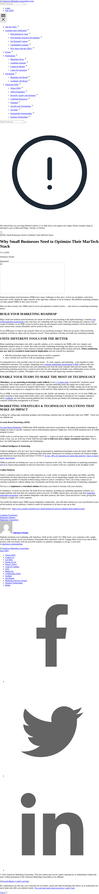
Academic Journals (18, 63)
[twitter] (52, 776)
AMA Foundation (17, 92)
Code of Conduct (12, 567)
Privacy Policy (11, 564)
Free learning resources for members (25, 38)
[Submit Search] (25, 4)
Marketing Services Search (16, 581)
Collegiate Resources (18, 99)
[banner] (49, 178)
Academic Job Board (18, 81)
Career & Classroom (18, 70)
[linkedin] (52, 870)
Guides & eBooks (17, 66)
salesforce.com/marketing (12, 544)
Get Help (14, 110)
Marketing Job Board (19, 77)
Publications (10, 56)
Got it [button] (2, 892)
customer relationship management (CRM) (61, 364)
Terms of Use (10, 562)
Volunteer (14, 103)
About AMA (15, 88)
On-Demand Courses (19, 41)
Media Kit (9, 571)
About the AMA (12, 84)
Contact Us (9, 557)
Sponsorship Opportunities (21, 113)
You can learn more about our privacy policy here (55, 888)
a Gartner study (62, 382)
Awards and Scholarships (20, 106)
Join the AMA (11, 27)
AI (4, 465)
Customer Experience (9, 515)
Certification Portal (12, 574)
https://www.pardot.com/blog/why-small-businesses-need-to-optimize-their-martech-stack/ (48, 509)
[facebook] (52, 682)
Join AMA (9, 10)
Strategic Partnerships (19, 117)
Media (7, 585)
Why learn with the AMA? (21, 48)
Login (7, 8)
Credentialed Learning (19, 45)
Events (8, 52)
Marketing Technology (9, 520)
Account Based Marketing (10, 427)
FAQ (7, 569)
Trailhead (9, 398)
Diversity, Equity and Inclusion (23, 95)
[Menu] (3, 18)
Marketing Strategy (8, 517)
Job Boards (9, 74)
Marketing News (17, 59)
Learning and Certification (16, 30)
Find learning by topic (19, 34)
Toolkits (8, 576)
